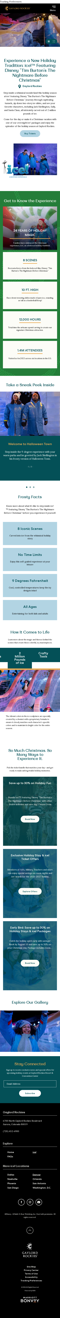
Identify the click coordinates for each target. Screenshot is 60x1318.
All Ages (30, 607)
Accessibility (31, 1277)
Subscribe (30, 1094)
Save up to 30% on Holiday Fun (30, 783)
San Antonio (39, 1184)
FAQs (10, 1157)
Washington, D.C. (42, 1188)
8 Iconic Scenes (30, 529)
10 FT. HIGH (30, 290)
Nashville (12, 1179)
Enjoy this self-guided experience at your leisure (30, 563)
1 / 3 (30, 467)
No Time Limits (30, 555)
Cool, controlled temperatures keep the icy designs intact (30, 589)
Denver (37, 1175)
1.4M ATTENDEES (30, 350)
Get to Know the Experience (30, 201)
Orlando (37, 1179)
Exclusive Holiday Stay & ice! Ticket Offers (30, 857)
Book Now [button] (31, 820)
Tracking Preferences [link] (11, 1)
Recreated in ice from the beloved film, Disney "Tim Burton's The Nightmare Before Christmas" (30, 269)
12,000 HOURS (30, 320)
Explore (8, 1143)
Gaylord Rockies (32, 86)
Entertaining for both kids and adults (30, 613)
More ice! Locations (16, 1166)
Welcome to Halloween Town (30, 444)
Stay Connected (30, 1064)
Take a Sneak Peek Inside (30, 385)
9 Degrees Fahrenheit (30, 581)
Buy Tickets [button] (32, 135)
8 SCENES (30, 260)
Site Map (31, 1267)
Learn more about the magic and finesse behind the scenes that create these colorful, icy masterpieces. (30, 641)
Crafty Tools (43, 655)
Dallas (10, 1175)
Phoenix (11, 1184)
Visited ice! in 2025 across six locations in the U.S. (30, 358)
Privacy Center (31, 1270)
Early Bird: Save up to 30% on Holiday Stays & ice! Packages (30, 930)
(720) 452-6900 (11, 1131)
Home (10, 1152)
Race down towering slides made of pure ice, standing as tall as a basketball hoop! (30, 299)
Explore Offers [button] (31, 893)
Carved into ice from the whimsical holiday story (30, 537)
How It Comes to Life (30, 632)
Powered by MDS (30, 1291)
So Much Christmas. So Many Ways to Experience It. (30, 755)
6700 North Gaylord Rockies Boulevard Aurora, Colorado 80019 (22, 1122)
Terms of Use (31, 1274)
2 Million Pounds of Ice (19, 658)
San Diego (13, 1188)
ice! (34, 1152)
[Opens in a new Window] (30, 1299)
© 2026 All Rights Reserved (30, 1287)
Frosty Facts (30, 497)
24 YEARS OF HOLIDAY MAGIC (30, 233)
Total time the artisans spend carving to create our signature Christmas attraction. (30, 328)
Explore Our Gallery (30, 1003)
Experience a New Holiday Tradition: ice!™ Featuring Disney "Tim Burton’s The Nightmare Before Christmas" (30, 71)
